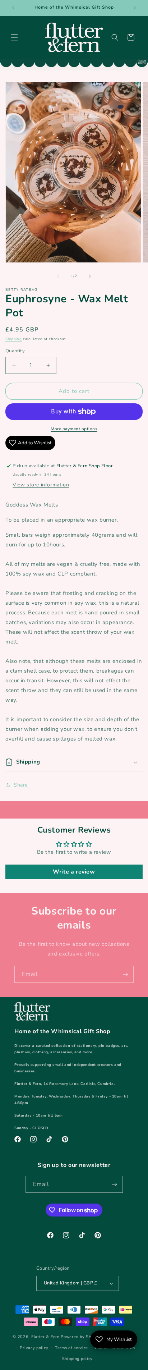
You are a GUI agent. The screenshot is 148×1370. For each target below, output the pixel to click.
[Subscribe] (125, 974)
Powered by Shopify (81, 1336)
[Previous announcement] (13, 8)
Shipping (13, 339)
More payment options (74, 429)
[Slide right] (90, 276)
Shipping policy (77, 1358)
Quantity (15, 351)
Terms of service (71, 1348)
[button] (14, 37)
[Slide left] (58, 276)
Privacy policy (34, 1348)
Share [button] (21, 785)
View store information (41, 484)
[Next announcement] (135, 8)
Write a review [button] (74, 872)
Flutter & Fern (45, 1336)
